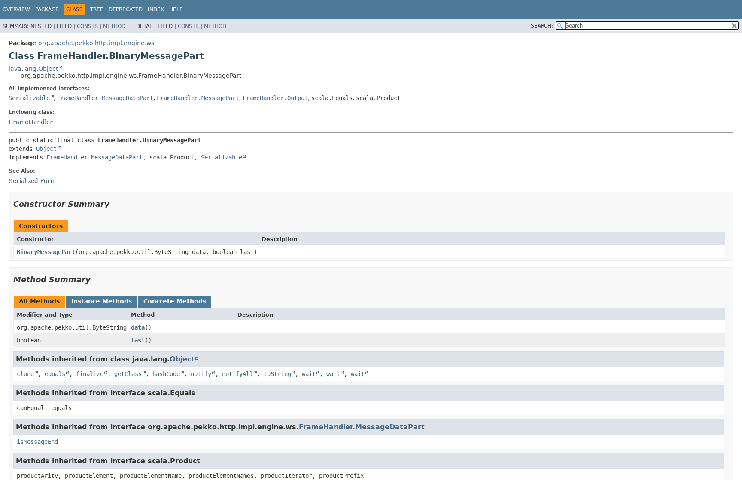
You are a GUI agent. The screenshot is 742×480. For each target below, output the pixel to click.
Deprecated (126, 9)
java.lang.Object (33, 68)
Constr (87, 26)
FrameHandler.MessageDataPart (105, 98)
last (138, 340)
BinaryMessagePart (46, 251)
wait (309, 373)
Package (47, 9)
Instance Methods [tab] (101, 301)
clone (25, 373)
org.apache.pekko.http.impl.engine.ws (96, 43)
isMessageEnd (37, 441)
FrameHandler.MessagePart (198, 98)
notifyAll (237, 373)
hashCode (166, 373)
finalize (89, 373)
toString (277, 373)
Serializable (29, 98)
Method (114, 26)
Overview (16, 9)
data (138, 327)
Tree (96, 9)
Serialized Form (32, 180)
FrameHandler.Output (275, 98)
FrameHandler (31, 122)
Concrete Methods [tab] (174, 301)
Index (156, 9)
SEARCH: (542, 26)
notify (201, 373)
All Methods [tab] (39, 301)
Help (175, 9)
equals (55, 373)
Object (46, 148)
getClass (128, 373)
